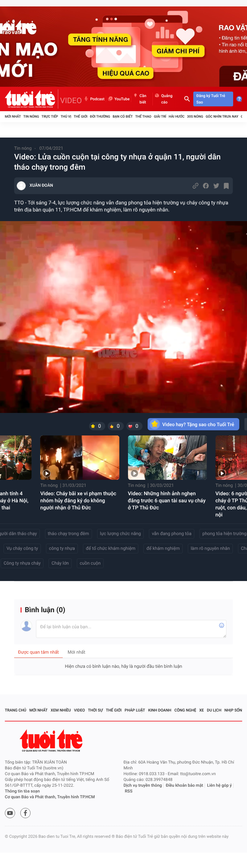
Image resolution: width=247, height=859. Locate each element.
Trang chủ (15, 710)
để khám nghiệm (163, 548)
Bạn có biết (123, 116)
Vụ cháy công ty (22, 548)
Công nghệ (185, 710)
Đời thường (100, 116)
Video (79, 710)
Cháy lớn (60, 563)
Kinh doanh (159, 710)
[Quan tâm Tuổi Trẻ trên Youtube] (10, 813)
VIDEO (71, 100)
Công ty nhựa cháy (22, 563)
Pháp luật (135, 710)
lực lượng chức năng (120, 533)
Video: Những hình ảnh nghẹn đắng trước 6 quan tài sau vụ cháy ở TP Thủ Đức (167, 500)
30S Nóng (195, 116)
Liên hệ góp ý (219, 785)
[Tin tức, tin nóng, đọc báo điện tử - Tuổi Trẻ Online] (31, 99)
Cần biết (143, 99)
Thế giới (80, 116)
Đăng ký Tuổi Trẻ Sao (211, 99)
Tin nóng (31, 116)
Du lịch (214, 710)
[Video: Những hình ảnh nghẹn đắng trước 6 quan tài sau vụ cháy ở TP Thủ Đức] (167, 457)
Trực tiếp (49, 116)
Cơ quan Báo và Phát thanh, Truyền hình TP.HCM (50, 797)
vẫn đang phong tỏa (171, 533)
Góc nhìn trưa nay (222, 116)
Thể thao (143, 116)
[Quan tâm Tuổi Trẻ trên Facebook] (25, 813)
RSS (129, 791)
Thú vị (65, 116)
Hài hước (177, 116)
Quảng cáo (166, 99)
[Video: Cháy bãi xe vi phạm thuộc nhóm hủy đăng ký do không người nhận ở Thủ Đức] (79, 457)
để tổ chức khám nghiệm (110, 548)
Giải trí (160, 116)
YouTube (122, 99)
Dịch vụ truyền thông (143, 785)
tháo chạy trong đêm (68, 533)
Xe (201, 710)
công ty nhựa (62, 548)
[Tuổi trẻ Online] (52, 740)
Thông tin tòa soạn (22, 791)
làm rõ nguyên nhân (210, 548)
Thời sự (95, 710)
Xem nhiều (61, 710)
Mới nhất (13, 116)
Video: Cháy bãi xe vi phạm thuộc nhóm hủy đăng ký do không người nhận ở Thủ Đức (78, 500)
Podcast (97, 99)
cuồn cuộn (90, 563)
